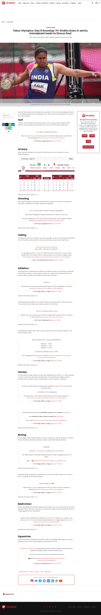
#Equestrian (24, 548)
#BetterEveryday (42, 138)
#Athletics (33, 288)
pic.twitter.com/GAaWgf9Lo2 (55, 489)
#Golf (37, 132)
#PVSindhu (51, 518)
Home (19, 3)
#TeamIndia (33, 136)
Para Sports (65, 3)
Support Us (26, 3)
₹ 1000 (88, 141)
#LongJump (51, 355)
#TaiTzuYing (29, 520)
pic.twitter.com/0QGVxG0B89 (50, 522)
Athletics (52, 3)
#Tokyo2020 (54, 138)
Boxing (31, 571)
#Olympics (61, 138)
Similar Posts (9, 594)
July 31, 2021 (56, 141)
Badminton (45, 3)
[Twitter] (6, 124)
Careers (93, 607)
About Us (79, 607)
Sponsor (81, 125)
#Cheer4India (48, 257)
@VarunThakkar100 (37, 253)
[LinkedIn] (13, 124)
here (36, 194)
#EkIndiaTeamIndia (38, 257)
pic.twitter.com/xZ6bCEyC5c (58, 420)
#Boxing (44, 460)
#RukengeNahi (27, 257)
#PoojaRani (34, 487)
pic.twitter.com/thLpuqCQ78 (46, 357)
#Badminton (37, 522)
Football (38, 3)
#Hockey (38, 398)
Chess (32, 3)
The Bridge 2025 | (44, 611)
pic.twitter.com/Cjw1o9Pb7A (57, 398)
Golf (42, 571)
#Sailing (54, 247)
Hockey (58, 3)
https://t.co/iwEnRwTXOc (41, 420)
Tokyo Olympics (23, 571)
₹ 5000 (84, 136)
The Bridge (49, 577)
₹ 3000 (92, 136)
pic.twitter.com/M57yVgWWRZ (54, 288)
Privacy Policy (72, 607)
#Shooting (33, 210)
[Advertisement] (50, 15)
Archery (37, 571)
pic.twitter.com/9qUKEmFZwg (57, 460)
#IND (48, 138)
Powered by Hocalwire (55, 611)
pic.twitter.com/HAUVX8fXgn (61, 257)
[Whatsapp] (10, 124)
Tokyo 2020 (50, 27)
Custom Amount (88, 147)
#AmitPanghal (41, 451)
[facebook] (3, 124)
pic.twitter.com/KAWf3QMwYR (46, 560)
